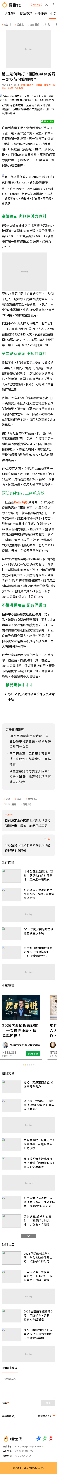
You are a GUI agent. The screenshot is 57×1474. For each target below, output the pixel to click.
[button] (52, 5)
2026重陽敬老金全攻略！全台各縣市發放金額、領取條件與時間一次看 (38, 1257)
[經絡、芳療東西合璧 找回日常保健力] (11, 1086)
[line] (45, 1439)
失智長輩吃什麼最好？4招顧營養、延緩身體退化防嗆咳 (39, 1144)
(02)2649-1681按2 (24, 1451)
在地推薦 (41, 13)
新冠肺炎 (27, 804)
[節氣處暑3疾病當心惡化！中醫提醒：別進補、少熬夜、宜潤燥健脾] (11, 1221)
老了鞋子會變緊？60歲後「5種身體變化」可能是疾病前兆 (39, 1105)
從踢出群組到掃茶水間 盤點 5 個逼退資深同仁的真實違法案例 (38, 1334)
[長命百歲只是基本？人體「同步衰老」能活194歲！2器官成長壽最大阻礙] (11, 1202)
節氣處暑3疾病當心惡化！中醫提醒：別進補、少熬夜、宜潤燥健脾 (38, 1220)
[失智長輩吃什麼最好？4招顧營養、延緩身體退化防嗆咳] (11, 1144)
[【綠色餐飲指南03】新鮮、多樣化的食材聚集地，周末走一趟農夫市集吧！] (11, 875)
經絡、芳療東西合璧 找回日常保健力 (38, 1084)
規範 (4, 1403)
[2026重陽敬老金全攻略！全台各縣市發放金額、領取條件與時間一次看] (11, 1258)
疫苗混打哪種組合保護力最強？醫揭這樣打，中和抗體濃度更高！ (38, 952)
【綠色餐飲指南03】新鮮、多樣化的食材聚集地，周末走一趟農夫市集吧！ (38, 875)
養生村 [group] (7, 24)
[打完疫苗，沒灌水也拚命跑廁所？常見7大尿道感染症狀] (11, 894)
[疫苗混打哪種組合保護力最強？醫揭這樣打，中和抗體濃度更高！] (11, 952)
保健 (7, 799)
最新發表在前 (45, 1416)
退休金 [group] (20, 24)
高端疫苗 (33, 799)
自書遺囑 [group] (34, 24)
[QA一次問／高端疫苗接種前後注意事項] (11, 933)
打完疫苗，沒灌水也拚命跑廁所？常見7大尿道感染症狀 (39, 894)
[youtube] (51, 1439)
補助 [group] (47, 24)
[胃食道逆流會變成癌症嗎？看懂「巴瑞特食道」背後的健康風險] (11, 1163)
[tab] (23, 1065)
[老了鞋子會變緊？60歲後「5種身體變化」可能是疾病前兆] (11, 1105)
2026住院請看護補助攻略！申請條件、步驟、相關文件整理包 (39, 1315)
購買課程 (36, 4)
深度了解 (40, 1054)
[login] (46, 5)
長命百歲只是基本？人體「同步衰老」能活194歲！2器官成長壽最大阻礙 (39, 1202)
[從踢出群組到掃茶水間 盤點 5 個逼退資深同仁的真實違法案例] (11, 1334)
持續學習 (26, 13)
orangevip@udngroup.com (29, 1446)
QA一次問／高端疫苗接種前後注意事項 (39, 931)
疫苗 (19, 799)
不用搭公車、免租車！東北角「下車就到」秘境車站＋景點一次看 (38, 1276)
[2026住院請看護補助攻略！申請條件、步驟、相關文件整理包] (11, 1315)
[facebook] (39, 1439)
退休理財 (11, 13)
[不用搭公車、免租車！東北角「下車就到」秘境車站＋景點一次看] (11, 1276)
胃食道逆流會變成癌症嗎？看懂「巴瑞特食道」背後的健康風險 (39, 1163)
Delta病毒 (10, 804)
